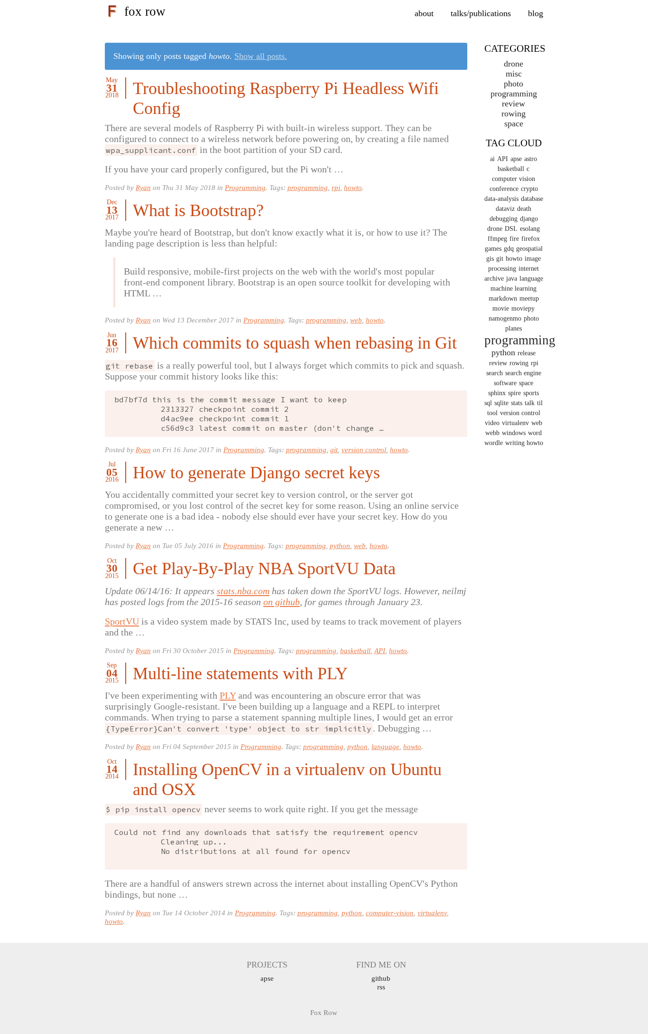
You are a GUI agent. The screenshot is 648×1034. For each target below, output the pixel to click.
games (493, 248)
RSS (381, 987)
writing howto (524, 442)
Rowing (513, 113)
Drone (513, 63)
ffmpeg (497, 238)
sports (531, 393)
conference (504, 188)
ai (492, 158)
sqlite (501, 403)
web (356, 320)
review (498, 363)
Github (380, 978)
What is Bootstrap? (198, 210)
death (524, 208)
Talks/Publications (481, 13)
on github (281, 602)
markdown (503, 298)
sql (488, 403)
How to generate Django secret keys (256, 472)
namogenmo (505, 318)
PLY (228, 695)
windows (514, 432)
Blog (535, 13)
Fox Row (145, 11)
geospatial (529, 248)
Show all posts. (260, 56)
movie (500, 308)
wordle (493, 442)
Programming (245, 187)
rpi (336, 187)
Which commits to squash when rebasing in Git (295, 342)
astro (530, 158)
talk (530, 403)
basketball (355, 650)
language (385, 746)
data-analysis (501, 198)
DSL (511, 228)
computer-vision (390, 913)
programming (307, 187)
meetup (529, 298)
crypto (529, 188)
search (494, 373)
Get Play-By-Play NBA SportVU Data (264, 568)
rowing (518, 363)
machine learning (514, 288)
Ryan (143, 187)
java (511, 278)
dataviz (505, 208)
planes (513, 328)
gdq (509, 248)
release (527, 353)
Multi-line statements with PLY (240, 673)
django (529, 218)
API (379, 650)
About (424, 13)
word (535, 432)
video (492, 423)
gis (490, 258)
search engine (523, 373)
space (513, 123)
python (340, 545)
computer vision (513, 178)
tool (492, 413)
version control (364, 450)
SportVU (122, 621)
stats (516, 403)
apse (516, 158)
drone (494, 228)
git (334, 450)
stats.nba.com (243, 591)
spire (514, 393)
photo (531, 318)
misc (514, 73)
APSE (267, 978)
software (505, 383)
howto (353, 187)
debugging (504, 218)
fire (514, 238)
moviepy (523, 308)
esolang (530, 228)
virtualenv (432, 913)
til (540, 403)
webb (492, 432)
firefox (530, 238)
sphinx (497, 393)
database (532, 198)
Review (513, 103)
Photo (513, 83)
